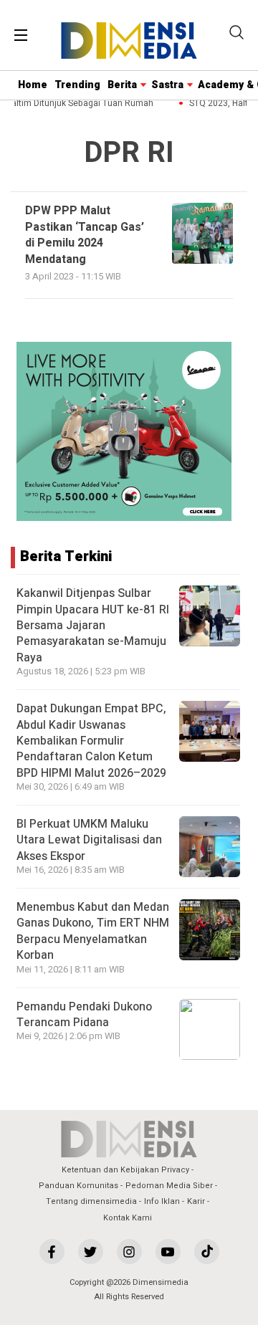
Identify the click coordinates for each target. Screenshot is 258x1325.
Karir (196, 1201)
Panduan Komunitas (78, 1185)
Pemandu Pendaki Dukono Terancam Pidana (84, 1014)
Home (32, 84)
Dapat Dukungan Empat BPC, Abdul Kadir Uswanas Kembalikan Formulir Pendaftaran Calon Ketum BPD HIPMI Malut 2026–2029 (91, 741)
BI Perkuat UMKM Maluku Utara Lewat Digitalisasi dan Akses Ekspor (89, 840)
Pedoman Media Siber (169, 1185)
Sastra (167, 84)
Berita (122, 84)
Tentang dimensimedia (91, 1201)
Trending (77, 84)
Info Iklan (162, 1201)
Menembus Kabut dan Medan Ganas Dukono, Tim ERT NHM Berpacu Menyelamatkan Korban (92, 931)
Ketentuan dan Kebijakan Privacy (125, 1169)
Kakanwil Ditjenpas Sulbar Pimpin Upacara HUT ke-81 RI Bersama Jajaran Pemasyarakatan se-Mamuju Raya (92, 625)
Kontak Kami (127, 1217)
